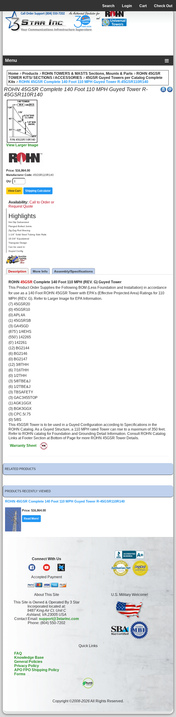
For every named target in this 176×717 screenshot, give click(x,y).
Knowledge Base (29, 657)
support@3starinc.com (59, 619)
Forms (19, 674)
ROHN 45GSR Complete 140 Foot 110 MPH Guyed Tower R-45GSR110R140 (83, 82)
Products (30, 73)
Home (13, 73)
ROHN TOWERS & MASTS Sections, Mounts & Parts (87, 73)
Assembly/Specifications (73, 271)
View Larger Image (22, 145)
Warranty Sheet (23, 445)
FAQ (18, 653)
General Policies (28, 662)
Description (17, 271)
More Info (40, 271)
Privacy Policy (26, 666)
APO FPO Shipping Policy (36, 670)
